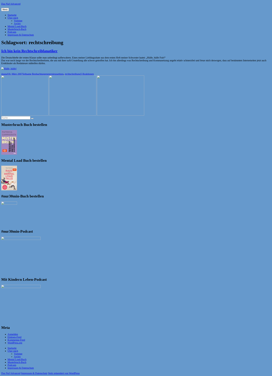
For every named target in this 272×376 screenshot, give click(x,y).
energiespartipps (56, 74)
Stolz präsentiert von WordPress (64, 373)
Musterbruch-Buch (17, 29)
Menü (5, 9)
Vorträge (18, 20)
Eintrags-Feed (14, 337)
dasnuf (4, 74)
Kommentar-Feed (16, 340)
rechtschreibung (73, 74)
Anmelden (13, 334)
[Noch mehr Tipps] (9, 68)
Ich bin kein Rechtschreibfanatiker (29, 51)
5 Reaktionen (87, 74)
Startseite (12, 15)
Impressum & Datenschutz (21, 34)
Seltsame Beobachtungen (35, 74)
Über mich (13, 18)
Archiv (17, 23)
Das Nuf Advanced (10, 4)
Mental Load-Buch (17, 26)
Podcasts (12, 32)
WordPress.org (15, 342)
